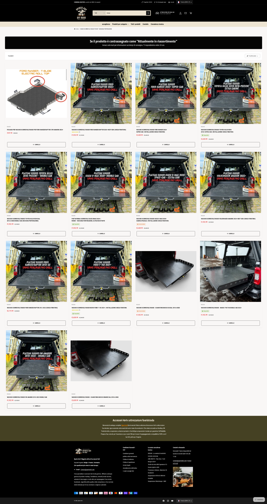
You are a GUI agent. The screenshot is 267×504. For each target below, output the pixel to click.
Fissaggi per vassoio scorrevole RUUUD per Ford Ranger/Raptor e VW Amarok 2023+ (35, 130)
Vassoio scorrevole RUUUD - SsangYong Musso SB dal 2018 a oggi (158, 308)
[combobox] (128, 13)
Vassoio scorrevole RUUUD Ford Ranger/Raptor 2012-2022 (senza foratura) (32, 308)
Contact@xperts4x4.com (88, 469)
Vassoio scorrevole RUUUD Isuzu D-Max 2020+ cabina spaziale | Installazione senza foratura (152, 220)
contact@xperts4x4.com (180, 461)
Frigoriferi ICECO (148, 2)
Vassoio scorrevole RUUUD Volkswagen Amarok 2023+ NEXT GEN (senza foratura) (228, 219)
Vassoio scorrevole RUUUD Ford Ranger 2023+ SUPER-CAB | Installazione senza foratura (151, 131)
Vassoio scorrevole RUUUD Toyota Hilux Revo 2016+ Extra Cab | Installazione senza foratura (217, 131)
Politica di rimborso (128, 459)
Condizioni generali (128, 453)
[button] (120, 24)
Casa (77, 29)
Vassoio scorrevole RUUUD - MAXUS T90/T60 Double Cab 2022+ (221, 308)
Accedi (172, 2)
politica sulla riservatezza (130, 456)
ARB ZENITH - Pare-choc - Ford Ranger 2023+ (156, 460)
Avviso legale (126, 465)
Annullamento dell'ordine (130, 468)
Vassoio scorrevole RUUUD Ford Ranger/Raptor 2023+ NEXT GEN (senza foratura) (99, 130)
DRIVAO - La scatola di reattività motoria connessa (157, 455)
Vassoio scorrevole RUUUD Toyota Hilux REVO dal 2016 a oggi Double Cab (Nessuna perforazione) (23, 220)
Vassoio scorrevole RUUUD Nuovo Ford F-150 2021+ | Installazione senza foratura (99, 308)
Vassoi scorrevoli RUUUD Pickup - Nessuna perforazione (96, 29)
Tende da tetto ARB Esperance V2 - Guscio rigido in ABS (158, 466)
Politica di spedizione (129, 462)
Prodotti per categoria (119, 24)
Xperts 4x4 (80, 500)
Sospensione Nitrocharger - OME (157, 481)
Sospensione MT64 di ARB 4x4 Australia (156, 477)
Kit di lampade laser (161, 2)
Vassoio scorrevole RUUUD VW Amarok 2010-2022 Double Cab (27, 397)
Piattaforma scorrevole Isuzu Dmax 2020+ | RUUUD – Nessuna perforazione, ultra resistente (88, 220)
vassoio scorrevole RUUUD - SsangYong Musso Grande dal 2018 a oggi (95, 397)
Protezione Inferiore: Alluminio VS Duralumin (157, 471)
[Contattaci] (185, 13)
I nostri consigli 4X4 (128, 471)
